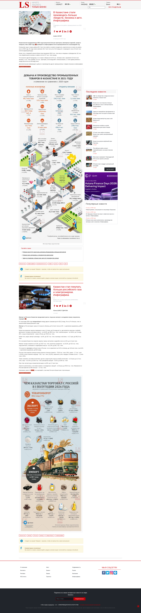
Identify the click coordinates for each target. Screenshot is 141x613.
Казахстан (22, 263)
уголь (55, 263)
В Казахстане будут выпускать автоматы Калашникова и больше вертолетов (44, 252)
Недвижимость (76, 567)
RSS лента (23, 576)
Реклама (22, 573)
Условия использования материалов (90, 604)
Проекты (48, 576)
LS (36, 44)
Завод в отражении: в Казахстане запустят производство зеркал (41, 258)
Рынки (74, 570)
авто (65, 263)
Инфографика (76, 576)
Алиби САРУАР (57, 36)
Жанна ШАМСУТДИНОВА (60, 310)
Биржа (48, 573)
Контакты (22, 570)
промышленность (41, 263)
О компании (23, 567)
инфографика (31, 263)
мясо (61, 263)
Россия (36, 535)
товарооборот (50, 535)
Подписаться (79, 599)
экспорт (30, 535)
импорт (42, 535)
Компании (75, 573)
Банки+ (48, 570)
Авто (47, 567)
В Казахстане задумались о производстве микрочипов (38, 255)
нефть (50, 263)
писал (32, 370)
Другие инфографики (25, 66)
